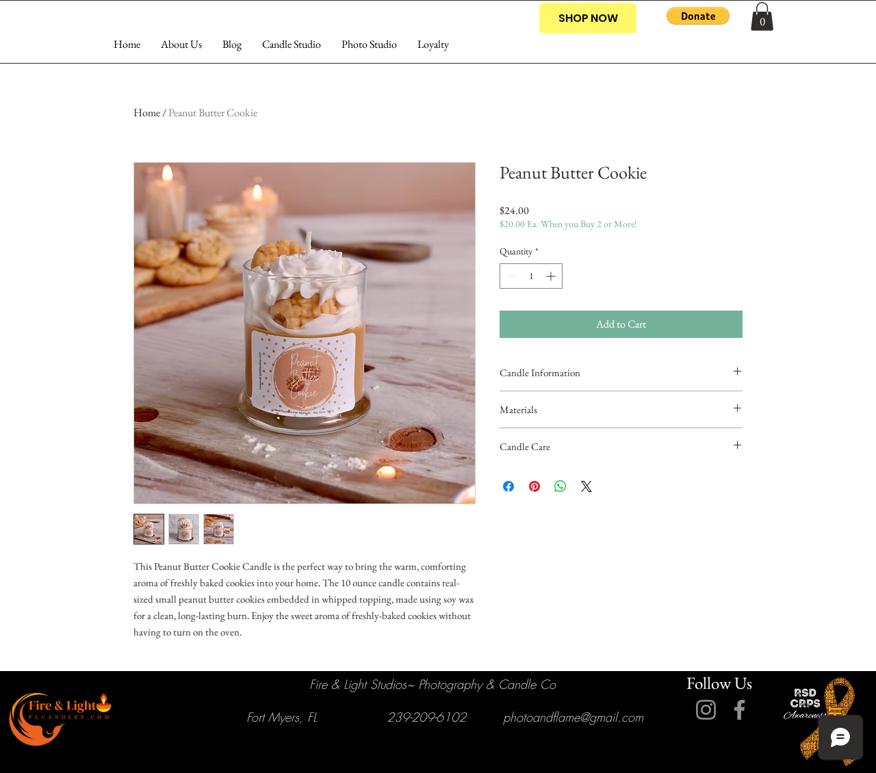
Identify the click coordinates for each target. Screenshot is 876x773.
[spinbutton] (531, 276)
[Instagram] (706, 709)
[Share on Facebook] (508, 486)
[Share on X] (586, 486)
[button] (698, 16)
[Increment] (552, 276)
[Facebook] (739, 709)
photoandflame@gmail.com (573, 717)
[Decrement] (510, 276)
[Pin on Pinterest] (534, 486)
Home (146, 112)
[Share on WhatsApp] (560, 486)
